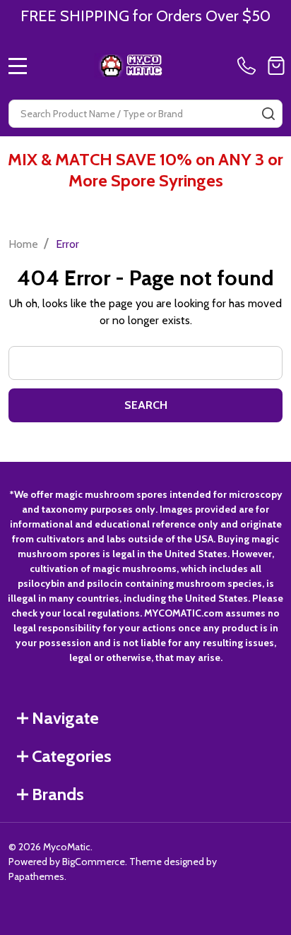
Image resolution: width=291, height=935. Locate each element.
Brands (58, 794)
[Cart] (276, 66)
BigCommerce (93, 861)
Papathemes (36, 876)
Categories (72, 756)
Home (23, 244)
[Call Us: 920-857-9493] (249, 66)
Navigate (65, 718)
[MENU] (17, 65)
